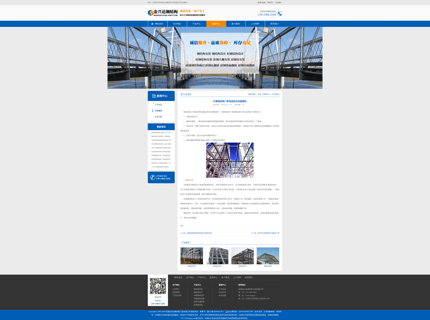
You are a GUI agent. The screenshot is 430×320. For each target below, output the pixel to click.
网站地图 (262, 2)
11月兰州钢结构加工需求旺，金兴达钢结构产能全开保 (168, 167)
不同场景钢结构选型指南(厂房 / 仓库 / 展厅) (165, 140)
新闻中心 (216, 24)
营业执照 (176, 292)
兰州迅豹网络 (269, 311)
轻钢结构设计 (199, 295)
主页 (259, 94)
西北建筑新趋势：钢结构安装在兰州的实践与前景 (167, 159)
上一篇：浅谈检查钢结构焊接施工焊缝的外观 (196, 233)
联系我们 (270, 2)
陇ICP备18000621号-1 (215, 311)
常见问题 (158, 117)
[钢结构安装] (191, 256)
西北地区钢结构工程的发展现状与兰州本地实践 (166, 151)
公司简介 (176, 289)
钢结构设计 (198, 292)
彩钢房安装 (198, 305)
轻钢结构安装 (199, 298)
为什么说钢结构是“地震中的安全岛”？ (163, 148)
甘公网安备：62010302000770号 (240, 311)
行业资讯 (158, 111)
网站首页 (159, 24)
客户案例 (236, 24)
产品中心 (197, 24)
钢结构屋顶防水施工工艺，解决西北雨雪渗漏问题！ (168, 132)
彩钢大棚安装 (199, 302)
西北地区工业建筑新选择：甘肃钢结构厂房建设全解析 (168, 163)
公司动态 (158, 105)
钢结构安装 (192, 266)
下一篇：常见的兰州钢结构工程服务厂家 (265, 233)
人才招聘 (255, 24)
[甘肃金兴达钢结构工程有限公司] (181, 12)
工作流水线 (176, 295)
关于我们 (177, 24)
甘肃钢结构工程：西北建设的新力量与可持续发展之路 (168, 155)
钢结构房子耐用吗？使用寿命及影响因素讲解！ (166, 136)
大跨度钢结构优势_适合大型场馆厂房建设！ (165, 144)
